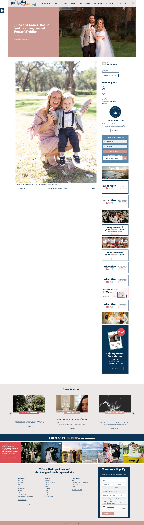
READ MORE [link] (115, 130)
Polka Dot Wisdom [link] (115, 412)
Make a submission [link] (77, 492)
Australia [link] (104, 100)
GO (125, 158)
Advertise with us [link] (76, 496)
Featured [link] (46, 3)
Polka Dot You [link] (72, 412)
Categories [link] (48, 480)
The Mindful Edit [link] (22, 494)
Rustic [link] (104, 90)
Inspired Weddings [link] (20, 39)
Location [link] (47, 488)
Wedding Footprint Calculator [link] (25, 496)
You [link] (55, 3)
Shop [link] (119, 3)
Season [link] (47, 494)
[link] (2, 10)
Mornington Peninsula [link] (109, 101)
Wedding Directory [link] (23, 502)
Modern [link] (104, 88)
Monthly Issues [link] (49, 496)
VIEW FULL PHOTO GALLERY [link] (110, 75)
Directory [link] (98, 3)
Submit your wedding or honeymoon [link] (81, 494)
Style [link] (46, 490)
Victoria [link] (104, 103)
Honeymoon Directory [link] (24, 504)
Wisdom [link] (64, 3)
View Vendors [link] (115, 151)
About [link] (73, 480)
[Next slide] (133, 413)
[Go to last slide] (10, 413)
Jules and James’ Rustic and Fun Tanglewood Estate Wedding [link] (37, 184)
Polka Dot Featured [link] (29, 412)
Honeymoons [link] (84, 3)
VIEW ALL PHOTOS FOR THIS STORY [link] (58, 188)
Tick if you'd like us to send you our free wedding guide (114, 502)
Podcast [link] (109, 3)
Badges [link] (74, 498)
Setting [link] (47, 492)
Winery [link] (104, 95)
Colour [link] (47, 486)
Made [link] (73, 3)
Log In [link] (73, 486)
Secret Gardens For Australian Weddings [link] (29, 418)
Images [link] (47, 484)
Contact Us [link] (75, 484)
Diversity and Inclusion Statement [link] (80, 482)
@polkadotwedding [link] (88, 438)
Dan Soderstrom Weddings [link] (110, 72)
